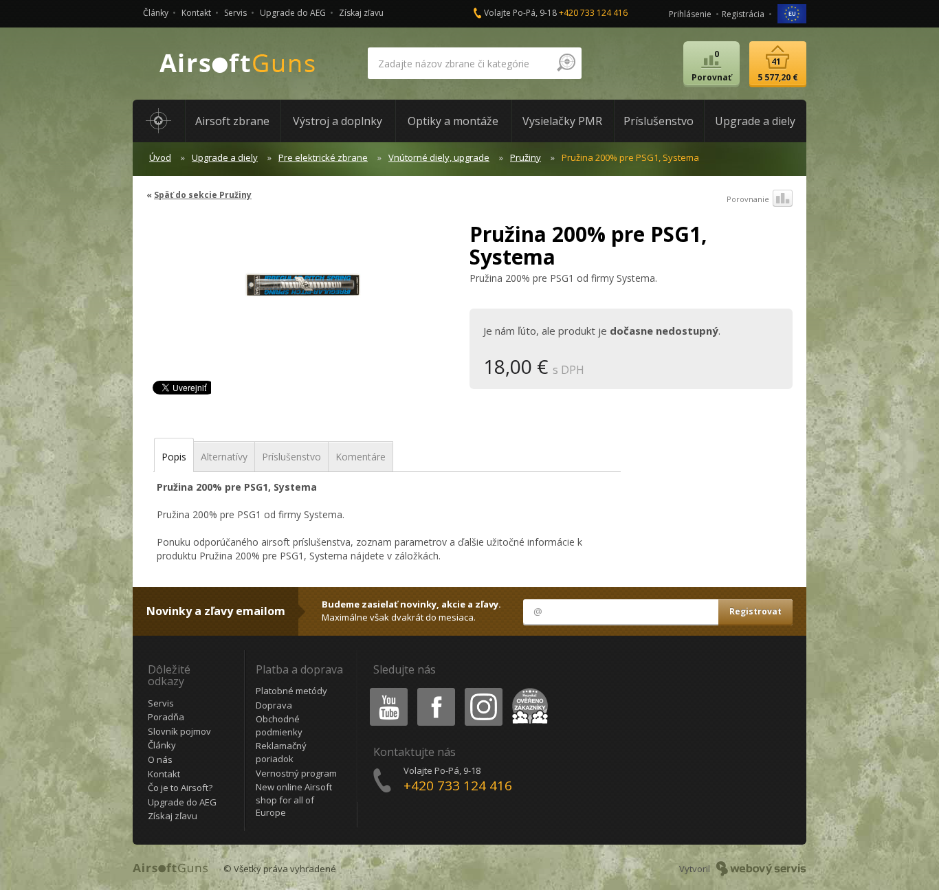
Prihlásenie (690, 14)
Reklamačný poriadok (281, 752)
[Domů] (159, 121)
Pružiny (525, 157)
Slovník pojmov (179, 731)
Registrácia (743, 14)
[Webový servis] (761, 868)
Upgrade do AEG (293, 13)
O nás (160, 759)
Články (155, 13)
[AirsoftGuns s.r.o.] (238, 63)
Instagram (483, 690)
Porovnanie (748, 199)
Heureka (527, 690)
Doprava (274, 705)
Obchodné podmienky (279, 725)
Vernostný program (296, 773)
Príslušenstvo (291, 456)
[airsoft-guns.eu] (791, 13)
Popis (174, 456)
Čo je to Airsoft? (180, 787)
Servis (235, 13)
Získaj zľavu (361, 13)
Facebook (435, 690)
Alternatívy (224, 456)
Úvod (160, 157)
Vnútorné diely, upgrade (438, 157)
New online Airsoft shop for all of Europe (294, 800)
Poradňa (166, 717)
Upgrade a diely (225, 157)
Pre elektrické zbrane (323, 157)
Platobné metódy (291, 691)
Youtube (385, 690)
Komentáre (360, 456)
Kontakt (196, 13)
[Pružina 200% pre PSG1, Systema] (302, 291)
